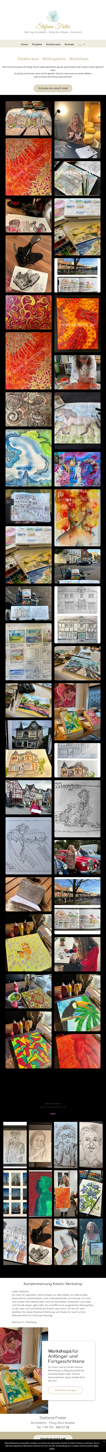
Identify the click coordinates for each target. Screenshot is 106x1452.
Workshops (59, 1351)
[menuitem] (24, 44)
